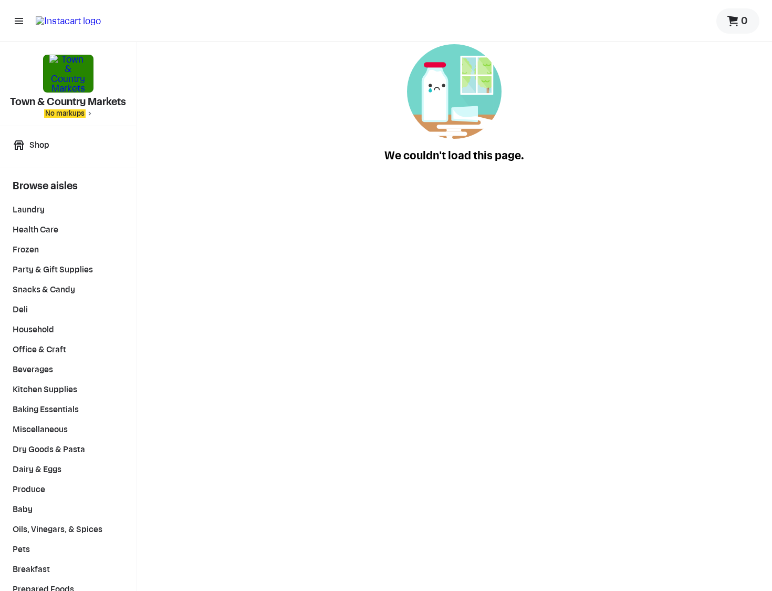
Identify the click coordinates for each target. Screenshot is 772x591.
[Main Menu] (19, 21)
